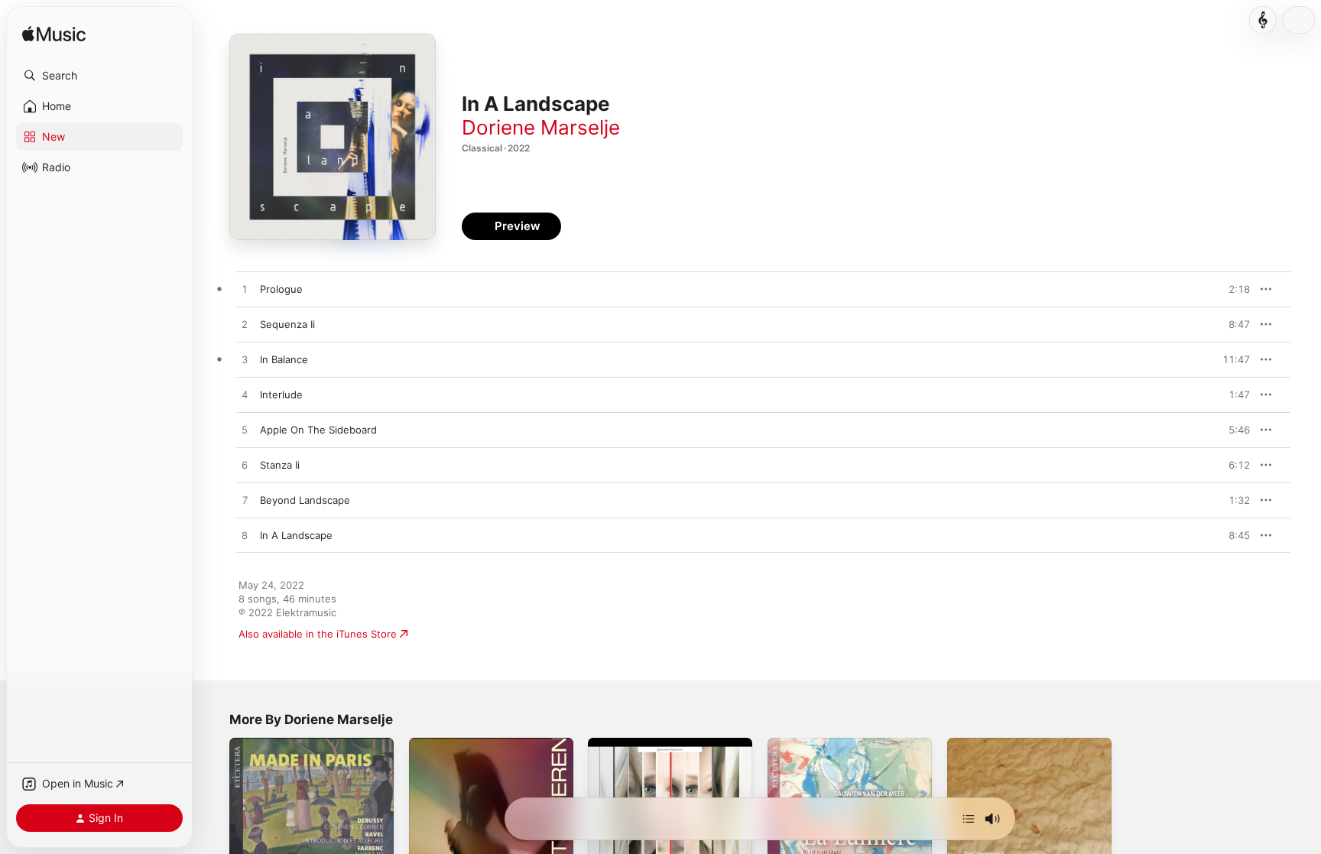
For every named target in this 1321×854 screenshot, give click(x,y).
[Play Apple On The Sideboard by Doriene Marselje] (244, 430)
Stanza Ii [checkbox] (280, 465)
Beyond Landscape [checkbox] (305, 500)
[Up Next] (968, 819)
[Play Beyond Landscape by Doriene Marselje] (244, 501)
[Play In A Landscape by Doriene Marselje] (244, 536)
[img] (54, 35)
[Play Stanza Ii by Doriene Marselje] (244, 465)
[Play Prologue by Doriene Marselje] (244, 290)
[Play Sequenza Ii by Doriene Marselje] (244, 325)
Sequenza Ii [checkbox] (287, 324)
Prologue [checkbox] (281, 289)
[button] (99, 76)
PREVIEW (1233, 289)
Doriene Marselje (541, 127)
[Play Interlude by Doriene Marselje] (244, 395)
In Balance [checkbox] (284, 359)
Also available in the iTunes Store (318, 634)
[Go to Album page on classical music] (1263, 20)
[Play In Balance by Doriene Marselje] (244, 360)
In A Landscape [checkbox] (296, 535)
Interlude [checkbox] (281, 394)
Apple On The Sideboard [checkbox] (318, 430)
